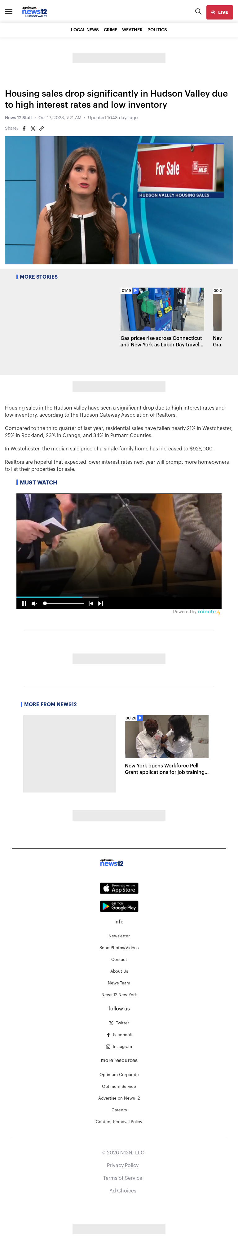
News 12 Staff (18, 118)
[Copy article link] (41, 128)
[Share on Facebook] (24, 128)
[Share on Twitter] (32, 128)
